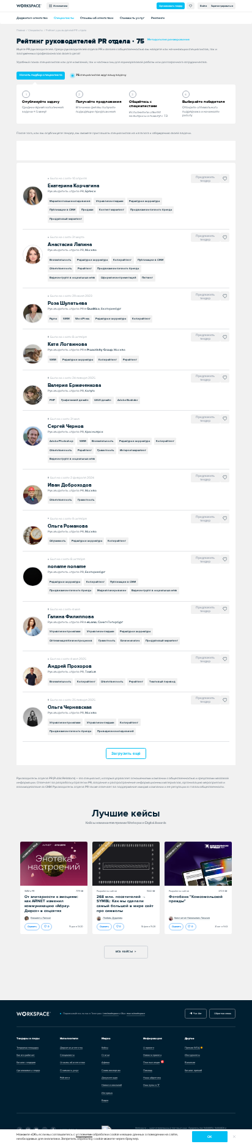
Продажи (87, 209)
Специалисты (64, 18)
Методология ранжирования (168, 39)
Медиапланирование (111, 590)
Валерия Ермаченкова (74, 385)
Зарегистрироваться (222, 5)
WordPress (82, 318)
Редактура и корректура (144, 201)
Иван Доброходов (70, 485)
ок (209, 1137)
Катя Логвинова (67, 344)
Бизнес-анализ (129, 640)
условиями (84, 1134)
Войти (203, 5)
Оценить (32, 926)
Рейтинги (158, 18)
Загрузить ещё (126, 753)
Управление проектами (65, 631)
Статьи (105, 1054)
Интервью (107, 1092)
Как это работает (26, 1054)
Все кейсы (124, 951)
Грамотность (105, 450)
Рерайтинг (85, 268)
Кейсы (105, 1047)
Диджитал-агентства (32, 18)
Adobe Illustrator (127, 400)
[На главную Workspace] (34, 1013)
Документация (109, 1077)
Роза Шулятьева (67, 303)
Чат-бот (197, 1013)
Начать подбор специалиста (41, 75)
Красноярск (94, 431)
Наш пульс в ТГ (151, 1084)
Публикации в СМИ (62, 209)
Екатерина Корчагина (73, 186)
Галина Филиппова (71, 616)
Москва (91, 250)
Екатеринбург (111, 308)
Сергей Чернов (66, 426)
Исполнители (59, 5)
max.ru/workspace (136, 1013)
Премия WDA (192, 1047)
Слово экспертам (111, 1070)
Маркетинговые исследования (70, 201)
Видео (105, 1100)
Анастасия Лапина (70, 244)
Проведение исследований (115, 731)
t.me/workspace (111, 1013)
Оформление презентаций (118, 277)
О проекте (148, 1047)
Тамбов (90, 671)
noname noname (67, 566)
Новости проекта (152, 1054)
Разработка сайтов (107, 890)
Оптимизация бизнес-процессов (71, 640)
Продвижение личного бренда (151, 209)
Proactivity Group (100, 350)
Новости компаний (112, 1084)
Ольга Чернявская (70, 707)
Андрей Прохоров (70, 666)
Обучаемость (57, 540)
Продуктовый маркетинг (66, 218)
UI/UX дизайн (102, 400)
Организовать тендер (170, 5)
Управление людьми (110, 201)
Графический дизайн (75, 400)
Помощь (147, 1070)
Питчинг (147, 277)
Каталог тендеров (26, 1062)
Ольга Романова (67, 526)
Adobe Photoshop (61, 441)
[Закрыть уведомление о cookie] (234, 1137)
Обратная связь (222, 1013)
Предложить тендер (205, 178)
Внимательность (60, 259)
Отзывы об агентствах (97, 18)
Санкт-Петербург (110, 622)
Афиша (105, 1062)
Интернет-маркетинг (133, 450)
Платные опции (151, 1062)
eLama (92, 622)
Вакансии (190, 1062)
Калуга (90, 390)
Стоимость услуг (132, 18)
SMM (66, 318)
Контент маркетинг (111, 209)
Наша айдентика (152, 1077)
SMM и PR (29, 890)
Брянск (90, 191)
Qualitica (93, 309)
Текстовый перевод (162, 681)
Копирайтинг (122, 259)
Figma (53, 318)
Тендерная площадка (28, 1047)
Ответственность (61, 268)
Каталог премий (193, 1070)
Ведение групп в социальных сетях (72, 277)
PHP (52, 400)
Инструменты (192, 1054)
